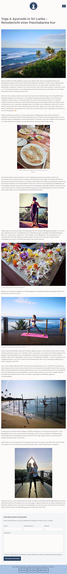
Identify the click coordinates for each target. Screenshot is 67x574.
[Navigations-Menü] (64, 6)
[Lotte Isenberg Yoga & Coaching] (33, 6)
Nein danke (32, 570)
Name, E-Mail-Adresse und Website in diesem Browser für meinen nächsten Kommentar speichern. (33, 554)
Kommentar (7, 533)
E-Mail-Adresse (29, 526)
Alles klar (23, 570)
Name (6, 526)
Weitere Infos (43, 570)
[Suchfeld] (2, 6)
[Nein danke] (65, 569)
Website (46, 526)
